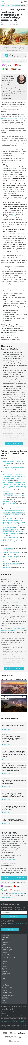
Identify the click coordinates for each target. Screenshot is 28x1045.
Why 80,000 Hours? (7, 992)
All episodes (15, 5)
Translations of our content (8, 957)
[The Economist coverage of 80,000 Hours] (5, 1033)
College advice (5, 952)
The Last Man (7, 501)
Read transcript (6, 61)
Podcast (8, 5)
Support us (5, 1002)
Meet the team (5, 993)
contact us (6, 1012)
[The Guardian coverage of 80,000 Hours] (21, 1033)
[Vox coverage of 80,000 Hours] (21, 1037)
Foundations (5, 946)
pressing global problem (17, 924)
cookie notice (20, 1021)
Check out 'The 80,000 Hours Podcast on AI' (14, 878)
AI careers (4, 939)
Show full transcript (14, 668)
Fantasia (5, 560)
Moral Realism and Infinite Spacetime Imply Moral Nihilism (13, 527)
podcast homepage (19, 893)
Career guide (5, 937)
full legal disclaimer (15, 1020)
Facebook (4, 975)
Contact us (4, 1000)
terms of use (8, 1021)
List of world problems (7, 941)
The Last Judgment (8, 529)
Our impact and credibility (8, 995)
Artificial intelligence (7, 949)
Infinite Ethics (7, 518)
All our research (6, 955)
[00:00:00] (13, 579)
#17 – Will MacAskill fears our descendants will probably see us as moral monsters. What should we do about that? (13, 739)
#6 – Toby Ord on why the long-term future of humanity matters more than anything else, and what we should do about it (13, 753)
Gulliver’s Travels (8, 493)
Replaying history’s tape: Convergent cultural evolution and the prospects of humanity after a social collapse (14, 512)
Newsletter (4, 968)
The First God (7, 567)
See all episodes (19, 61)
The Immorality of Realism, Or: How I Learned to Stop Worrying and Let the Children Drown (14, 522)
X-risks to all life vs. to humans (11, 552)
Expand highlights (14, 443)
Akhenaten (6, 562)
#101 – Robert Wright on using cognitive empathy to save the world (13, 819)
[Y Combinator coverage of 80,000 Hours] (14, 1041)
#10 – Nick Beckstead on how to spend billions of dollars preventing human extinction (14, 781)
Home (2, 5)
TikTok (3, 976)
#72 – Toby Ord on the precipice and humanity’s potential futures (13, 726)
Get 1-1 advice (5, 985)
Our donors (5, 998)
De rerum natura (8, 548)
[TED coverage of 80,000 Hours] (10, 1037)
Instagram (4, 971)
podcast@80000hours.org (8, 859)
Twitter (3, 970)
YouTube (4, 978)
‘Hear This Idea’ (14, 603)
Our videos (4, 966)
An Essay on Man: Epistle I (10, 541)
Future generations (6, 947)
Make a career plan (7, 987)
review (5, 499)
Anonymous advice (7, 951)
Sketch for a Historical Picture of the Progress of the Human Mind (13, 532)
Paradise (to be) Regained (10, 537)
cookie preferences (10, 1023)
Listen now (7, 729)
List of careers (5, 944)
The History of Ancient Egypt (11, 564)
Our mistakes (5, 997)
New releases (5, 954)
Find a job (4, 984)
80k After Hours (6, 965)
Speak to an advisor (10, 929)
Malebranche (18, 216)
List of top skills (6, 942)
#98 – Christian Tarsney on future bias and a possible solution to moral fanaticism (13, 807)
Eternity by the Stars (9, 503)
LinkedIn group (6, 973)
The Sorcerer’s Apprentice (10, 556)
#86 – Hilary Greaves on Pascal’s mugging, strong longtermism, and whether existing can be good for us (13, 794)
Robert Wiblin (6, 23)
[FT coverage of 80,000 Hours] (13, 1033)
